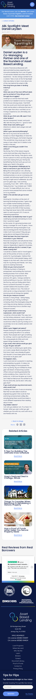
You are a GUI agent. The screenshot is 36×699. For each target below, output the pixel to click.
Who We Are (18, 651)
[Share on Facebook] (17, 424)
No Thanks (29, 694)
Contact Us (18, 666)
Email (4, 687)
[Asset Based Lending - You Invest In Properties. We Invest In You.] (8, 4)
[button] (32, 4)
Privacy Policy (18, 668)
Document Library (18, 661)
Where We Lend (18, 648)
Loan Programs (18, 646)
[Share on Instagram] (24, 424)
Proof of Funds (18, 663)
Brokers (18, 656)
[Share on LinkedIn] (21, 424)
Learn (18, 653)
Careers (18, 658)
